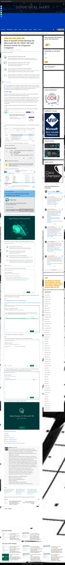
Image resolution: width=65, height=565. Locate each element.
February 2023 (47, 334)
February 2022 (47, 348)
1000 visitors (47, 282)
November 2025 (48, 299)
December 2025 (48, 297)
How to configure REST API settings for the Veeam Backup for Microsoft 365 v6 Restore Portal (20, 491)
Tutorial (25, 29)
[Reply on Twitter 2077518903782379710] (48, 206)
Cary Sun (15, 447)
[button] (56, 30)
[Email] (1, 12)
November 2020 (48, 361)
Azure (31, 533)
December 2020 (48, 359)
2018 (59, 282)
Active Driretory (47, 287)
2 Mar (59, 209)
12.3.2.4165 (49, 280)
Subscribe (61, 29)
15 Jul (59, 197)
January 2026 (47, 294)
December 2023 (48, 323)
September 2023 (48, 328)
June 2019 (46, 379)
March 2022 (47, 345)
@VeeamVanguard (50, 221)
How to (8, 497)
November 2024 (48, 314)
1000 (59, 280)
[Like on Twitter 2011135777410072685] (52, 238)
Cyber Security (10, 29)
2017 (56, 282)
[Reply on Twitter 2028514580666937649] (48, 224)
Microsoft (14, 38)
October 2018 (47, 392)
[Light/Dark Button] (54, 29)
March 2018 (47, 403)
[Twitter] (1, 8)
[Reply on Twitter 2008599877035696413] (48, 253)
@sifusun (56, 197)
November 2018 (48, 390)
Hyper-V (10, 38)
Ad (55, 287)
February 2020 (47, 372)
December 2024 (48, 312)
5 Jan (59, 256)
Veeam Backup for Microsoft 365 (30, 497)
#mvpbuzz (49, 203)
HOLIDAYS (35, 29)
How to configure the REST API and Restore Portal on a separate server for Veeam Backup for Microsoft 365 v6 (32, 491)
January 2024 (47, 321)
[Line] (1, 14)
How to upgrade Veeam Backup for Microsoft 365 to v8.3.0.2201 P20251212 (15, 558)
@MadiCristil (55, 215)
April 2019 (47, 383)
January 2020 (47, 374)
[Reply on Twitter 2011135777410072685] (48, 238)
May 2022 (46, 341)
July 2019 (46, 376)
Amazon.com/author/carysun (18, 443)
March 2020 (47, 370)
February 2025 (47, 308)
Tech (20, 29)
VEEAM (15, 29)
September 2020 (48, 365)
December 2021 (48, 352)
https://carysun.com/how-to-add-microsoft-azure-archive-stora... (53, 248)
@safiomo (49, 216)
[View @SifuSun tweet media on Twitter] (55, 204)
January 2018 (47, 407)
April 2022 (47, 343)
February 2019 (47, 387)
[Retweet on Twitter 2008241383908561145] (50, 266)
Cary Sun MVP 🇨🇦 (50, 197)
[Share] (1, 16)
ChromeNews (35, 563)
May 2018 (46, 398)
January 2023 (47, 337)
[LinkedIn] (1, 10)
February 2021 (47, 354)
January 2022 (47, 350)
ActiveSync (52, 287)
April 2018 (47, 401)
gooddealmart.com (12, 441)
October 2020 (47, 363)
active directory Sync (56, 285)
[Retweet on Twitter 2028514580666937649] (50, 224)
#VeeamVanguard (54, 203)
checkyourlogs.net (12, 439)
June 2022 (46, 339)
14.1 (53, 280)
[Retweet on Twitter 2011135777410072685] (50, 238)
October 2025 (47, 301)
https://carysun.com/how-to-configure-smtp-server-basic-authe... (54, 234)
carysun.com (11, 437)
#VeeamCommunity (51, 204)
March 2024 (47, 319)
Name (46, 53)
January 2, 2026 (13, 560)
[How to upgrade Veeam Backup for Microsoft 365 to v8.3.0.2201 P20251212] (5, 557)
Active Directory (51, 285)
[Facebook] (1, 6)
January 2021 (47, 356)
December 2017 (48, 410)
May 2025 (46, 306)
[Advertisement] (32, 21)
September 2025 (48, 303)
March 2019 (47, 385)
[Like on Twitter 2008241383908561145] (52, 266)
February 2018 (47, 405)
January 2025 (47, 310)
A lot (57, 287)
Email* (46, 57)
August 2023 (47, 330)
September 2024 (48, 317)
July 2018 (46, 394)
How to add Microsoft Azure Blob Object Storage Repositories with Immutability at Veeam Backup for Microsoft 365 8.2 (57, 559)
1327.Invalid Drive (52, 282)
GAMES (30, 29)
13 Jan (59, 227)
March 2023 (47, 332)
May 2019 (46, 381)
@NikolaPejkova (55, 214)
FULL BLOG (3, 29)
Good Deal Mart (32, 7)
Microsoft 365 (19, 38)
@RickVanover (50, 215)
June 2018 (46, 396)
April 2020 (47, 368)
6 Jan (59, 241)
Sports (39, 29)
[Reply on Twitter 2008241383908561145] (48, 266)
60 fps (56, 280)
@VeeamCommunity (59, 221)
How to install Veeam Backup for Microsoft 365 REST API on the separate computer (9, 490)
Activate (46, 285)
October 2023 (47, 325)
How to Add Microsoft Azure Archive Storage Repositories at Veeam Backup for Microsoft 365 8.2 (35, 559)
